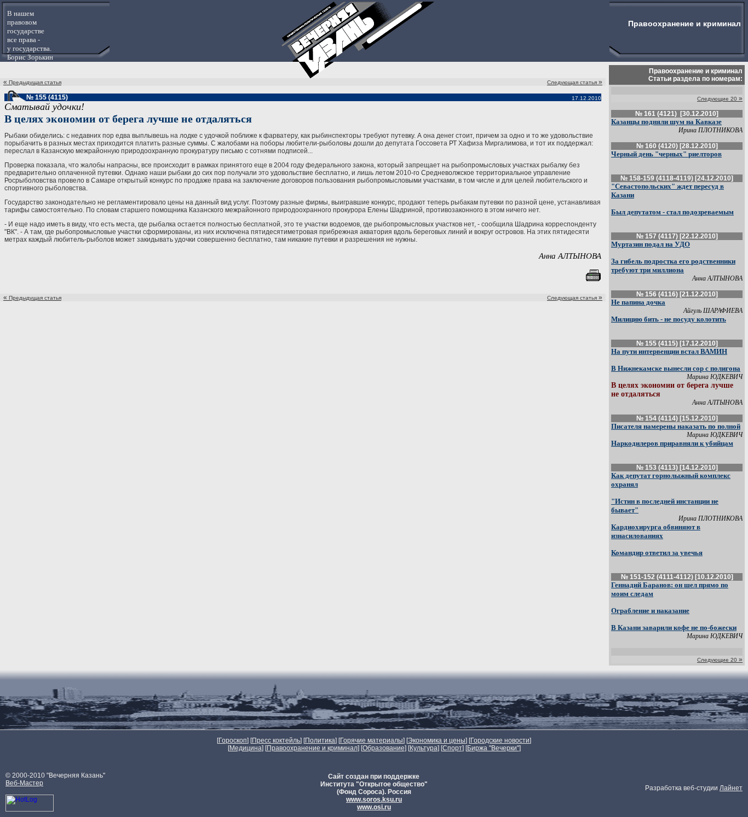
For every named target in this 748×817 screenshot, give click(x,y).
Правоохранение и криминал (312, 748)
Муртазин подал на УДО (650, 244)
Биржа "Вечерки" (493, 748)
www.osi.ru (374, 807)
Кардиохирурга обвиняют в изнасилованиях (655, 531)
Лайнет (731, 788)
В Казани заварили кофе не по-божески (674, 627)
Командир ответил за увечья (657, 552)
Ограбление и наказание (650, 610)
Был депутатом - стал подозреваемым (672, 212)
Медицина (245, 748)
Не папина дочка (638, 302)
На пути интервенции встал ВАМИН (669, 351)
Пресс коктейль (276, 740)
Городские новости (500, 740)
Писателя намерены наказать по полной (675, 426)
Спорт (452, 748)
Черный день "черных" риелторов (666, 154)
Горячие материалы (371, 740)
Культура (424, 748)
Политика (320, 740)
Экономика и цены (436, 740)
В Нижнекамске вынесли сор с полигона (675, 368)
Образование (384, 748)
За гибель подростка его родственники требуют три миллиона (673, 265)
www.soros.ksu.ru (374, 799)
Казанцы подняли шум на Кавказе (666, 122)
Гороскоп (232, 740)
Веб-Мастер (24, 783)
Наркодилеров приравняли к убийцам (672, 443)
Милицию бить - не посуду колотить (668, 319)
